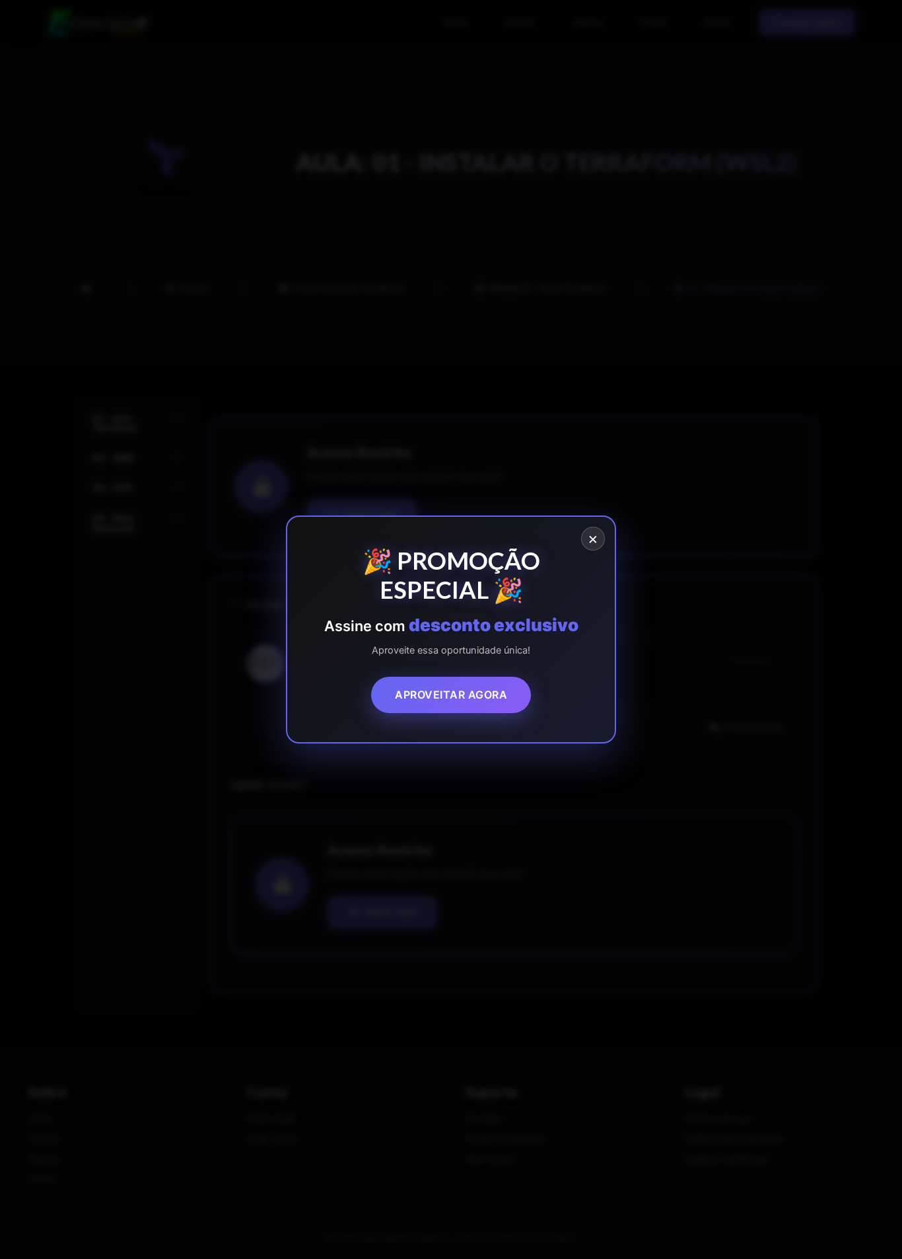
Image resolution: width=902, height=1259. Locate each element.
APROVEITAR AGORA (451, 695)
